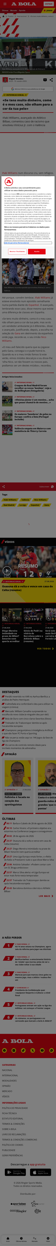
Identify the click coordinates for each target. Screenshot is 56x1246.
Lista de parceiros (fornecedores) (16, 243)
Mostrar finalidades (17, 251)
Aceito (36, 251)
